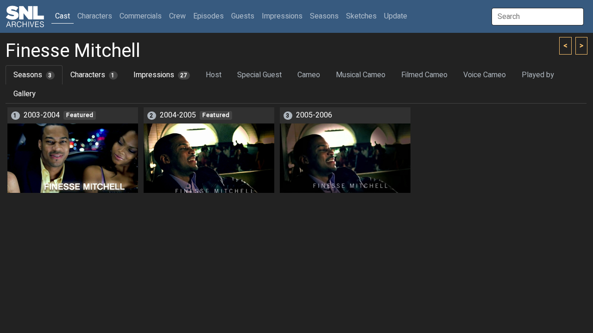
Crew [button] (177, 16)
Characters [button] (94, 16)
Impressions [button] (282, 16)
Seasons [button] (324, 16)
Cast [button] (64, 16)
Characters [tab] (92, 74)
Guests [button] (242, 16)
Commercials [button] (141, 16)
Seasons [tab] (32, 74)
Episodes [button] (208, 16)
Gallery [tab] (24, 93)
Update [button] (395, 16)
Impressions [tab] (160, 74)
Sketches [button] (361, 16)
